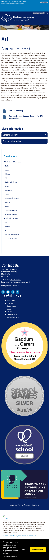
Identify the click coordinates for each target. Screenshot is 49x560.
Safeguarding (12, 314)
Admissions (11, 300)
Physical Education (11, 210)
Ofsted (9, 311)
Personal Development (12, 234)
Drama (7, 186)
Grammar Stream (10, 238)
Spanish (7, 202)
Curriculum (10, 156)
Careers (7, 226)
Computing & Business (12, 198)
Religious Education (11, 214)
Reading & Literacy (11, 218)
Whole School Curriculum (13, 162)
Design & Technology (11, 182)
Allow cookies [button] (37, 549)
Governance (11, 306)
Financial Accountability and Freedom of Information (19, 536)
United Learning (13, 317)
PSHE (6, 222)
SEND (9, 309)
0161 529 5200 (15, 280)
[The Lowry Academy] (17, 18)
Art (6, 178)
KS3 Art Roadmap (16, 110)
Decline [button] (24, 549)
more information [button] (10, 556)
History (7, 194)
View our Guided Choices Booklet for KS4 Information (26, 117)
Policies (10, 303)
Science (7, 174)
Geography (8, 190)
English (7, 166)
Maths (7, 170)
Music (7, 206)
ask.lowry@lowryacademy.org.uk (18, 282)
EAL (5, 230)
